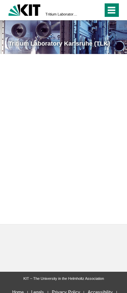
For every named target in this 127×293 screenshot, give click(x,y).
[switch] (85, 10)
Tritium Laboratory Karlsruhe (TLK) (61, 14)
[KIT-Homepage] (24, 9)
